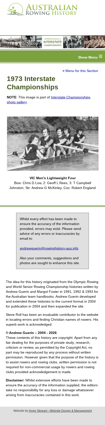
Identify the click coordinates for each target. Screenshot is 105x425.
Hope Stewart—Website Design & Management (60, 411)
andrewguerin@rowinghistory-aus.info (49, 248)
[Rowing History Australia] (40, 17)
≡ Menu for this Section (80, 71)
